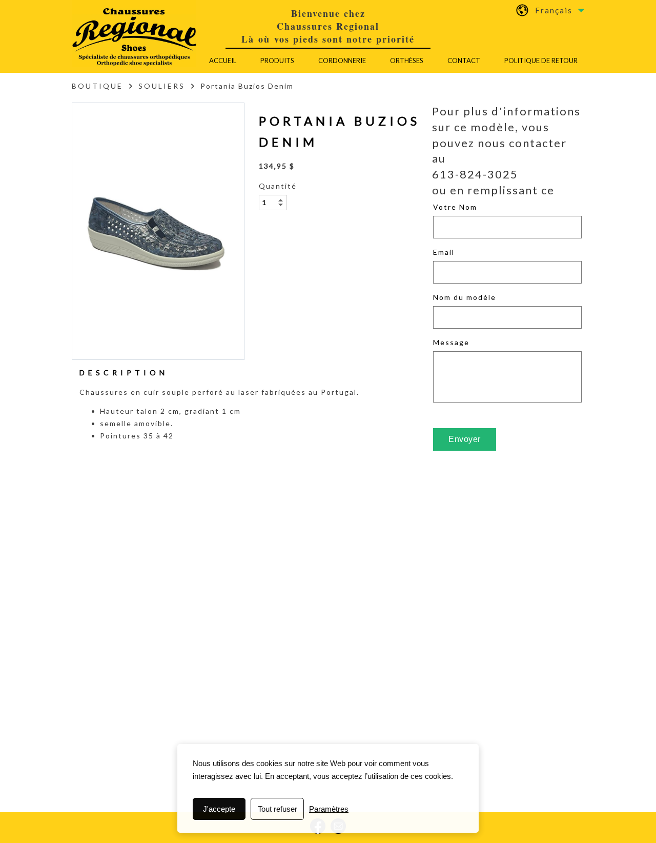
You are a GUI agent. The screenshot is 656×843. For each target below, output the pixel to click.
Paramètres (328, 809)
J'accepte (219, 809)
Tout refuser (277, 809)
